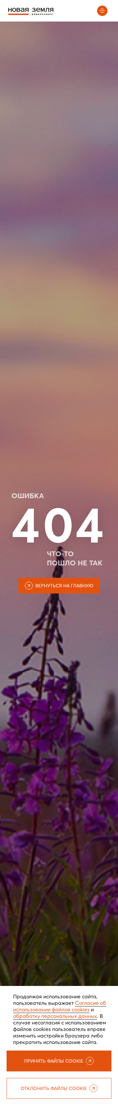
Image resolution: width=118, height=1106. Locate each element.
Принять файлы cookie (53, 1061)
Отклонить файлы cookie (54, 1088)
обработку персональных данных (55, 1016)
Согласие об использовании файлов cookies (59, 1006)
